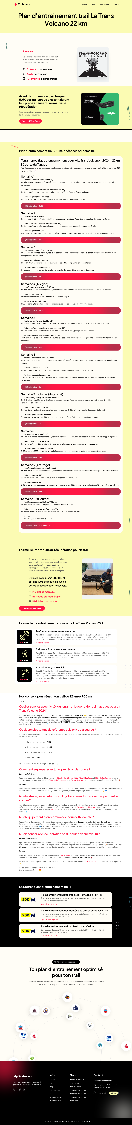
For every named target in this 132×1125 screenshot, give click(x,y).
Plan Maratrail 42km (77, 1080)
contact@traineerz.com (103, 1080)
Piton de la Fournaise (57, 780)
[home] (22, 4)
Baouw (54, 809)
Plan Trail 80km (75, 1086)
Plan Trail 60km (75, 1083)
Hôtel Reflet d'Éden (65, 778)
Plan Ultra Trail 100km (78, 1090)
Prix (93, 4)
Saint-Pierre (65, 855)
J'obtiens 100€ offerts (30, 121)
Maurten (91, 807)
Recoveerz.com (55, 1100)
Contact (116, 4)
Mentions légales (56, 1097)
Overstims (81, 807)
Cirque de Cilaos (77, 780)
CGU (51, 1093)
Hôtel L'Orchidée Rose (83, 778)
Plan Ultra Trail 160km (78, 1097)
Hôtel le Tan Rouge (103, 778)
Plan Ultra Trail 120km (78, 1093)
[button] (85, 4)
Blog (51, 1086)
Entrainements (55, 1090)
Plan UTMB (74, 1100)
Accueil (52, 1080)
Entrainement (104, 4)
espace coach (92, 861)
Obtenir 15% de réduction (32, 608)
